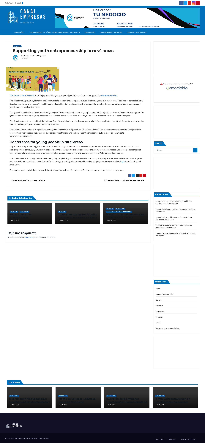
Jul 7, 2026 (160, 405)
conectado (29, 237)
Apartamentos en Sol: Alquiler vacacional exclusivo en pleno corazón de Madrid (77, 218)
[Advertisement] (177, 58)
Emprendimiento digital (111, 32)
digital (123, 161)
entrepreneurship (109, 95)
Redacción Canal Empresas (35, 56)
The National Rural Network (22, 95)
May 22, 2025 (111, 220)
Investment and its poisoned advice (28, 180)
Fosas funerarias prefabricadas (20, 216)
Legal (158, 323)
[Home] (8, 32)
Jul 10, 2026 (15, 405)
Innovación (90, 32)
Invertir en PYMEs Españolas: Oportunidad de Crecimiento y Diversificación (29, 402)
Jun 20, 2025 (63, 220)
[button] (199, 32)
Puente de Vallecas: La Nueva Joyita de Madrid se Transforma (77, 402)
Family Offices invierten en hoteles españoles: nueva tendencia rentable (172, 402)
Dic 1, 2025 (15, 220)
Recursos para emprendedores (119, 211)
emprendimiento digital (165, 294)
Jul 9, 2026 (63, 405)
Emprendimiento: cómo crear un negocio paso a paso (55, 32)
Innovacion (160, 311)
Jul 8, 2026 (112, 405)
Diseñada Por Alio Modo (188, 439)
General (17, 46)
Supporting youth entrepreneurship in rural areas (63, 50)
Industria (24, 211)
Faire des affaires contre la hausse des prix (124, 180)
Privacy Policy (159, 439)
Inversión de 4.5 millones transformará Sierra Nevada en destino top (126, 402)
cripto (158, 288)
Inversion (120, 209)
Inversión (19, 32)
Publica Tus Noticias (136, 32)
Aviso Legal (172, 439)
